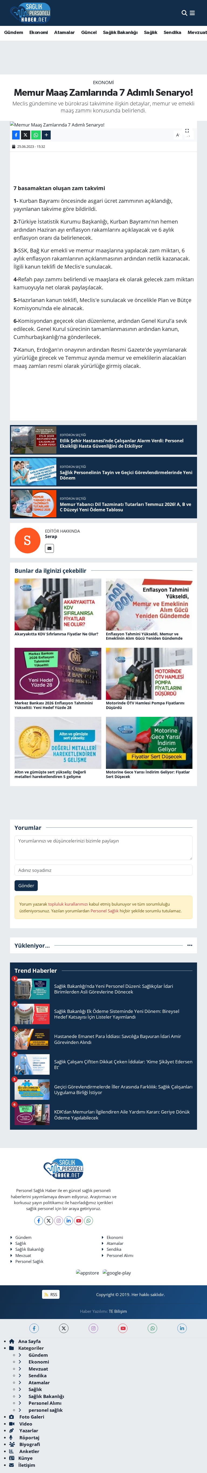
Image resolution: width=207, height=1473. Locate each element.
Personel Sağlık (105, 910)
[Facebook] (38, 1220)
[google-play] (117, 1272)
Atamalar (64, 32)
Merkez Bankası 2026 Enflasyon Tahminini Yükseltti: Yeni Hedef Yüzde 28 (54, 705)
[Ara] (184, 13)
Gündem (13, 32)
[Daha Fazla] (46, 135)
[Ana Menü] (192, 13)
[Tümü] (189, 945)
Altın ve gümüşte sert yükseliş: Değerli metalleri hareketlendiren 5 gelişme (50, 774)
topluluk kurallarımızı (68, 904)
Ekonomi (38, 32)
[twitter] (63, 1328)
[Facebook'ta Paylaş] (16, 135)
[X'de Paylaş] (25, 135)
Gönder (26, 885)
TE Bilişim (118, 1311)
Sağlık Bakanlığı (120, 32)
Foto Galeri (31, 1417)
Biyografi (29, 1444)
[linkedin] (182, 1328)
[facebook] (34, 1328)
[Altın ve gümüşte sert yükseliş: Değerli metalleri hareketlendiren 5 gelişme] (58, 742)
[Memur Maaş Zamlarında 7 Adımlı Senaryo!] (103, 124)
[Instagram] (58, 1220)
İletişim (26, 1465)
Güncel (88, 32)
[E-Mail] (49, 548)
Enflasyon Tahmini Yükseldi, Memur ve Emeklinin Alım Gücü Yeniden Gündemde (144, 636)
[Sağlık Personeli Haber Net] (30, 13)
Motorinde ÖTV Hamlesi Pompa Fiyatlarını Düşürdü (145, 705)
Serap (51, 536)
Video (25, 1424)
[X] (48, 1220)
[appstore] (88, 1272)
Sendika (172, 32)
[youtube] (122, 1328)
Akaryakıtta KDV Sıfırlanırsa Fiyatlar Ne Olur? (56, 633)
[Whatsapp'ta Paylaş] (36, 135)
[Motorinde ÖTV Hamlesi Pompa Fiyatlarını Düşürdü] (149, 673)
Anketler (28, 1451)
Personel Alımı (120, 1255)
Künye (25, 1458)
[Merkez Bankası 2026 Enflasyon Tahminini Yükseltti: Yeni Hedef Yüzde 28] (58, 673)
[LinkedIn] (68, 1220)
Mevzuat (23, 1255)
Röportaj (28, 1437)
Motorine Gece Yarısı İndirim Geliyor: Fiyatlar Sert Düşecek (148, 774)
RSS (53, 1294)
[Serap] (27, 540)
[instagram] (93, 1328)
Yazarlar (28, 1430)
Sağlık (150, 32)
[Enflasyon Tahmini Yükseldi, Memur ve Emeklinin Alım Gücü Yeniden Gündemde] (149, 604)
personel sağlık (45, 1410)
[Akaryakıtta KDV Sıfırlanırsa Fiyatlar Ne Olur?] (58, 604)
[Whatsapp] (88, 1220)
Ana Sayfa (29, 1341)
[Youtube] (78, 1220)
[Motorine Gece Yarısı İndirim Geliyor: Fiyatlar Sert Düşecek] (149, 742)
